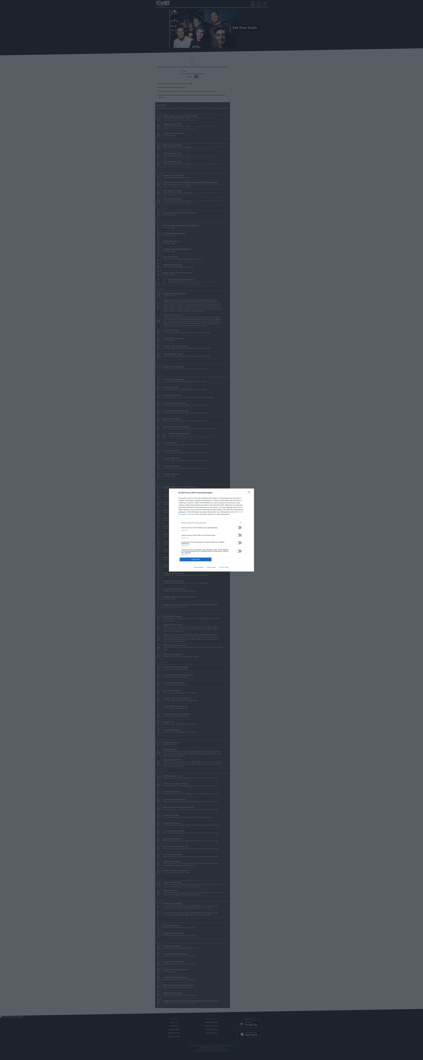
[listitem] (211, 523)
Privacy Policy (224, 567)
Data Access (211, 567)
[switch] (239, 527)
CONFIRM (196, 559)
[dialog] (211, 530)
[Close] (250, 493)
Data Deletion (199, 567)
